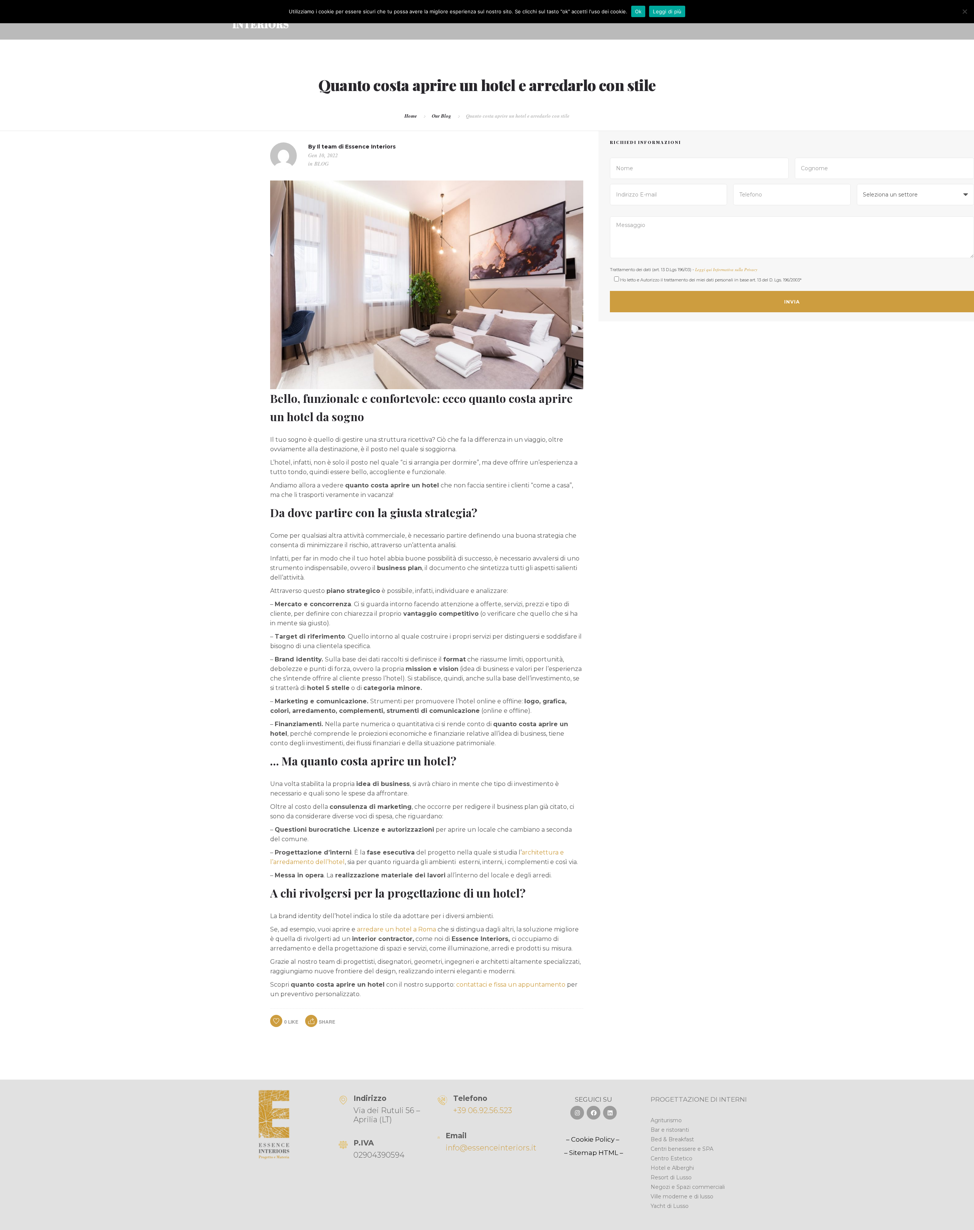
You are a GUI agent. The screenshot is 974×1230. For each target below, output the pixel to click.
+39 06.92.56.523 (482, 1110)
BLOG (321, 164)
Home (410, 115)
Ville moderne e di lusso (682, 1196)
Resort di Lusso (671, 1177)
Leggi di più (667, 11)
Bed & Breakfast (672, 1139)
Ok (638, 11)
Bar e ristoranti (670, 1129)
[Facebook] (593, 1113)
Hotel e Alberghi (672, 1168)
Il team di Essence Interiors (356, 146)
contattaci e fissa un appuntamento (510, 984)
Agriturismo (666, 1120)
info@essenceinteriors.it (491, 1147)
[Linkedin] (610, 1113)
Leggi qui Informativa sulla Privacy (726, 269)
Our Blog (441, 115)
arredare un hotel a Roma (396, 929)
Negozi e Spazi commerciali (688, 1187)
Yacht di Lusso (670, 1206)
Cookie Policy (592, 1139)
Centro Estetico (671, 1158)
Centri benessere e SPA (682, 1148)
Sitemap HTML (593, 1153)
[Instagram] (577, 1113)
